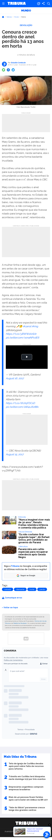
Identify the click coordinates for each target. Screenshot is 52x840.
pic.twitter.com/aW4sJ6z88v (22, 406)
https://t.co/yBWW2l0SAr (21, 333)
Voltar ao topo (11, 607)
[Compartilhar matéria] (43, 3)
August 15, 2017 (15, 454)
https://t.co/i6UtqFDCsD (20, 403)
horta (32, 589)
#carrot (27, 326)
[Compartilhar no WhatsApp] (3, 69)
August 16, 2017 (15, 378)
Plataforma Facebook (20, 623)
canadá (7, 589)
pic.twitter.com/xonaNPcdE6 (22, 337)
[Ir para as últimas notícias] (38, 3)
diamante (20, 589)
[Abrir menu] (3, 3)
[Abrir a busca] (48, 3)
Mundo (26, 10)
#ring (35, 326)
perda (42, 589)
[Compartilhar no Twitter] (13, 69)
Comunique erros (13, 598)
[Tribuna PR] (26, 823)
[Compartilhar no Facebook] (8, 69)
